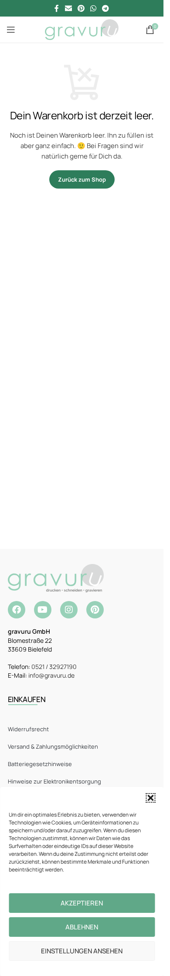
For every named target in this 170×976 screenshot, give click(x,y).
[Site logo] (81, 29)
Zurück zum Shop (82, 179)
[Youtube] (42, 609)
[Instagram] (69, 609)
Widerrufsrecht (28, 729)
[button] (150, 798)
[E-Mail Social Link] (68, 8)
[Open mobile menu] (11, 29)
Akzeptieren (82, 903)
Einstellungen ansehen (81, 951)
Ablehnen (81, 927)
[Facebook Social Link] (56, 8)
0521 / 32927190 (54, 666)
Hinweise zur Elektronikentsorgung (54, 781)
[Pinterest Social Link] (81, 8)
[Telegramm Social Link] (105, 8)
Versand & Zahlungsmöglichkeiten (53, 746)
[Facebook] (16, 609)
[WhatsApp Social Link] (93, 8)
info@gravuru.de (51, 675)
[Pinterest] (95, 609)
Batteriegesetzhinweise (40, 764)
